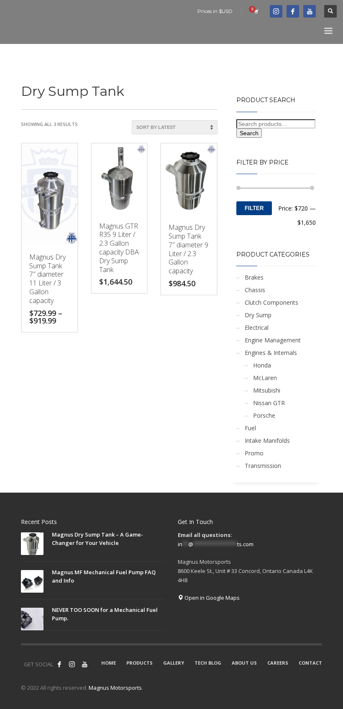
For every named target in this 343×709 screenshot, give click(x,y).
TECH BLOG (208, 663)
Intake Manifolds (267, 440)
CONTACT (310, 663)
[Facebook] (293, 11)
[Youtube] (309, 11)
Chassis (255, 290)
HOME (108, 663)
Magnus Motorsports (115, 687)
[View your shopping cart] (255, 11)
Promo (254, 453)
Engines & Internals (271, 353)
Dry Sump (258, 315)
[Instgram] (276, 11)
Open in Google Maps (211, 597)
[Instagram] (72, 664)
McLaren (265, 378)
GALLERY (173, 663)
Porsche (264, 415)
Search (249, 133)
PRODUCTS (139, 663)
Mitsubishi (266, 390)
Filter (254, 208)
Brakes (254, 277)
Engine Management (273, 340)
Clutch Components (271, 302)
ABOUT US (244, 663)
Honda (262, 365)
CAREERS (277, 663)
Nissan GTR (269, 403)
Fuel (250, 428)
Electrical (257, 327)
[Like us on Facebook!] (59, 664)
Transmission (263, 466)
